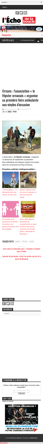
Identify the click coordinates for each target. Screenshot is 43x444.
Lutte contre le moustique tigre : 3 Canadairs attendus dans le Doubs (21, 250)
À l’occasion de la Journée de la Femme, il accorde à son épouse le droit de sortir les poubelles (10, 224)
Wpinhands (34, 438)
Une (15, 109)
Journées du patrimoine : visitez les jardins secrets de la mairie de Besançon (21, 257)
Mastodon (4, 443)
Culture (6, 109)
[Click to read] (30, 40)
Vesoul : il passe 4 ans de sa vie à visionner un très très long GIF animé (28, 193)
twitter (21, 13)
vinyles (31, 241)
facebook (17, 13)
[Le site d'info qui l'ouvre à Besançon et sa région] (22, 23)
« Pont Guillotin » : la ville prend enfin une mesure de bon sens (9, 192)
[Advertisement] (21, 64)
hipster (17, 241)
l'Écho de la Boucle (16, 438)
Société (11, 109)
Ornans (24, 241)
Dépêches (8, 40)
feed (25, 13)
